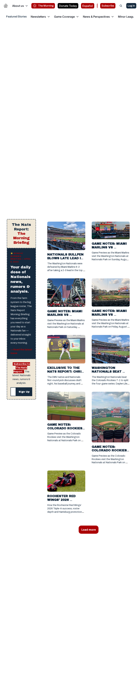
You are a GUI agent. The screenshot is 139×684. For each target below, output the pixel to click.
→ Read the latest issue (21, 351)
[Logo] (6, 6)
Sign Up (24, 391)
